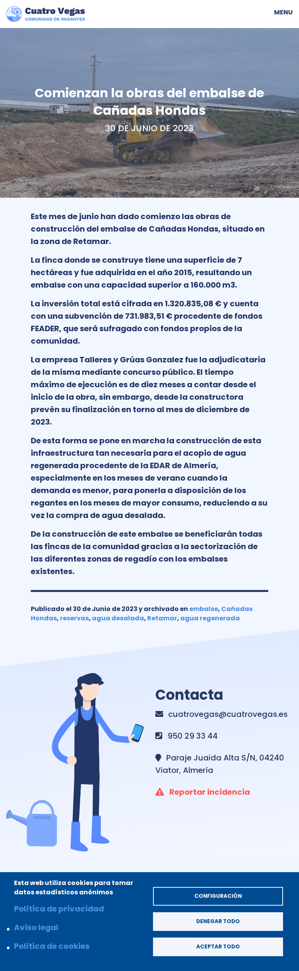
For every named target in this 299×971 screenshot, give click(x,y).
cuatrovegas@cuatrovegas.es (228, 714)
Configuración (218, 896)
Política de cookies (52, 946)
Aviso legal (36, 927)
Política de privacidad (59, 908)
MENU (283, 12)
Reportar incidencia (209, 792)
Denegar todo (218, 921)
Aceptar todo (218, 946)
